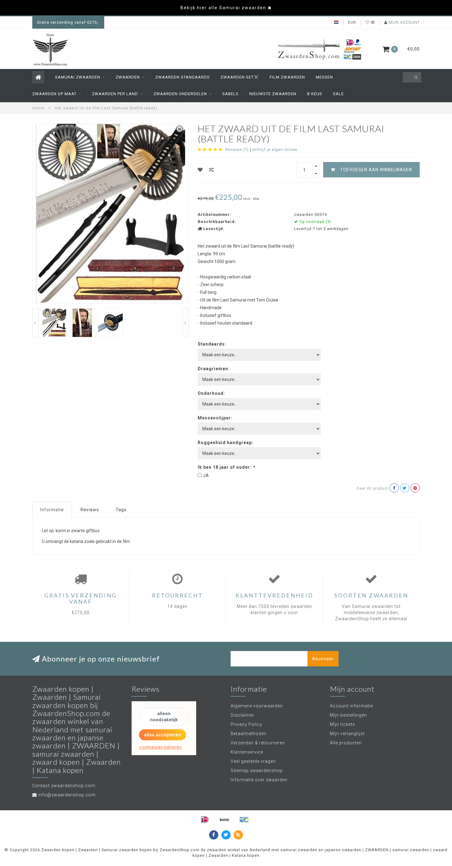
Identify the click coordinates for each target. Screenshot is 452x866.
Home (38, 108)
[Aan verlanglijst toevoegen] (200, 170)
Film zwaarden (287, 77)
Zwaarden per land (115, 93)
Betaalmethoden (249, 733)
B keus (314, 93)
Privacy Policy (246, 724)
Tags (121, 509)
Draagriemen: (214, 368)
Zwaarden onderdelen (180, 93)
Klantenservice (247, 752)
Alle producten (346, 742)
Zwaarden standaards (182, 77)
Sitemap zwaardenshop (257, 770)
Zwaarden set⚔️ (239, 77)
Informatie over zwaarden (259, 779)
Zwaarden (128, 77)
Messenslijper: (215, 417)
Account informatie (351, 705)
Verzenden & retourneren (258, 742)
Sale (338, 93)
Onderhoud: (211, 393)
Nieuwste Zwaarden (272, 93)
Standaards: (212, 344)
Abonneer (323, 658)
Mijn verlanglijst (347, 733)
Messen (324, 77)
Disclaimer (242, 715)
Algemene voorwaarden (257, 705)
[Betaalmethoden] (204, 819)
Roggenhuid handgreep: (225, 442)
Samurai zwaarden (77, 77)
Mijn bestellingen (348, 715)
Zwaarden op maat (54, 93)
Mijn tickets (342, 724)
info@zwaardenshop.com (67, 794)
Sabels (230, 93)
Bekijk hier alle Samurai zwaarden (223, 7)
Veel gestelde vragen (253, 761)
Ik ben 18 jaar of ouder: (226, 467)
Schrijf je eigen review (274, 149)
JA (206, 475)
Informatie (52, 509)
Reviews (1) (237, 149)
